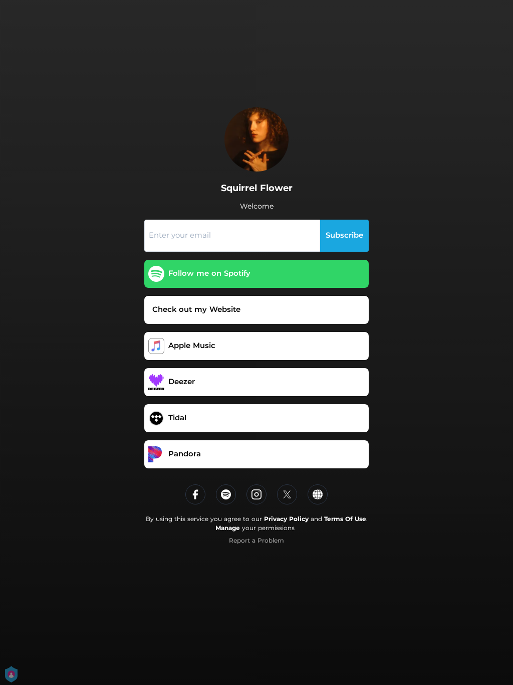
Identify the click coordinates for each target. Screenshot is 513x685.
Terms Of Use (345, 519)
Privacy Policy (286, 519)
